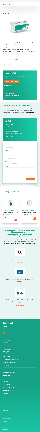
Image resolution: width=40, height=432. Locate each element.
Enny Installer (5, 381)
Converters (5, 393)
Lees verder (19, 262)
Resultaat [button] (7, 65)
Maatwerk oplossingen (8, 369)
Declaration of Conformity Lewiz (12, 95)
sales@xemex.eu (9, 126)
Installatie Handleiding (10, 93)
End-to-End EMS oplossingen (9, 365)
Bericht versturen (30, 179)
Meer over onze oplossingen (9, 372)
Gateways (5, 396)
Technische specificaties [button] (11, 59)
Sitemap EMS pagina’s (6, 415)
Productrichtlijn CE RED (20, 284)
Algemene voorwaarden (7, 407)
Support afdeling (27, 113)
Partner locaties (5, 429)
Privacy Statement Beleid (7, 418)
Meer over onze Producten (8, 403)
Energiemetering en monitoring (9, 362)
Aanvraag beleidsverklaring (7, 426)
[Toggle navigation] (37, 4)
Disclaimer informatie (6, 413)
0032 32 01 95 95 (9, 124)
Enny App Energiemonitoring (9, 378)
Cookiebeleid (5, 421)
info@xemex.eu (5, 330)
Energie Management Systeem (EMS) (11, 359)
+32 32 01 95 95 (6, 328)
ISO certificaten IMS (6, 410)
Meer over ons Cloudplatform (9, 387)
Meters (4, 400)
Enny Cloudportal (6, 384)
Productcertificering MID (20, 305)
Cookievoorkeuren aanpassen (7, 424)
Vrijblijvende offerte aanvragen (12, 81)
